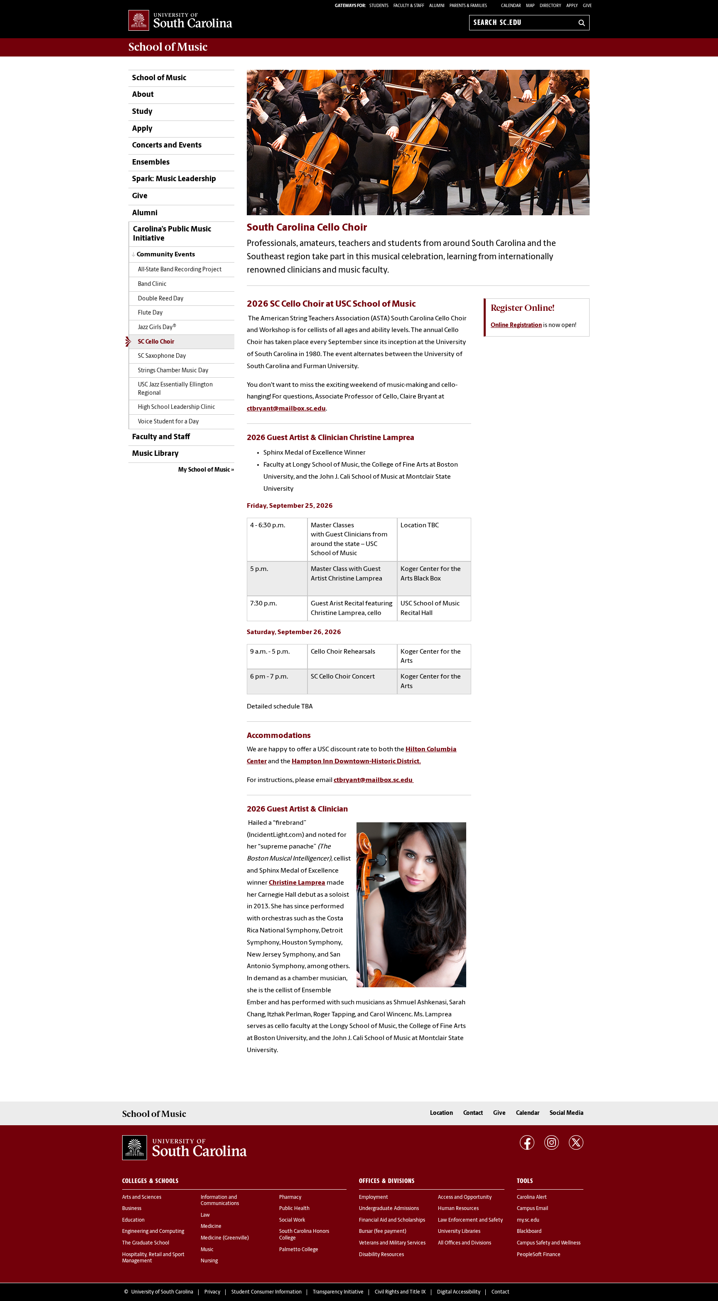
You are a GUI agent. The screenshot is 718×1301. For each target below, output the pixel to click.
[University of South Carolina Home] (180, 21)
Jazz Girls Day (157, 327)
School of (167, 47)
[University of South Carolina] (184, 1147)
